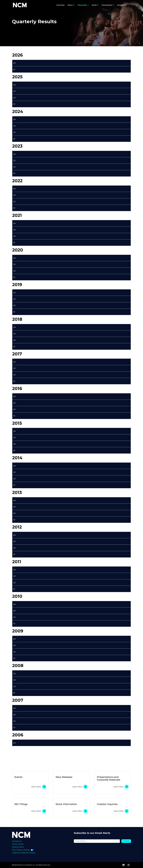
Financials (82, 5)
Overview (60, 5)
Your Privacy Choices (21, 850)
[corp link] (20, 5)
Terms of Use (17, 844)
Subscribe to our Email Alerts (92, 833)
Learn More (36, 787)
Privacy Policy (18, 847)
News (70, 5)
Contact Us (121, 5)
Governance (107, 5)
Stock (94, 5)
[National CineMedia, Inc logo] (24, 835)
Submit (126, 841)
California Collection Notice (23, 853)
